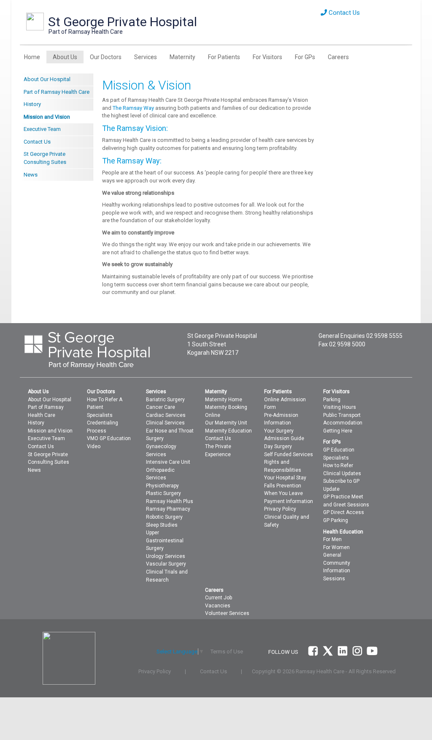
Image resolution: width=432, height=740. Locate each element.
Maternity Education (228, 431)
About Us (65, 57)
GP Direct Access (343, 512)
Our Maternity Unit (226, 423)
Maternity (182, 57)
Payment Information (288, 501)
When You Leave (283, 493)
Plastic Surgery (163, 493)
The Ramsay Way (133, 108)
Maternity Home (223, 400)
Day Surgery (278, 446)
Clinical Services (165, 423)
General (332, 555)
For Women (336, 547)
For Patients (224, 57)
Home (32, 57)
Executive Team (42, 129)
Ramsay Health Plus (169, 501)
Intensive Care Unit (168, 462)
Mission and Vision (47, 117)
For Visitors (267, 57)
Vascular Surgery (166, 564)
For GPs (305, 57)
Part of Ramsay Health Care (56, 92)
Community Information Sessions (336, 571)
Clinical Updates (342, 473)
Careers (338, 57)
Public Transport (342, 415)
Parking (331, 400)
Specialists (100, 415)
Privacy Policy (280, 509)
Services (145, 57)
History (32, 104)
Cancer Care (160, 407)
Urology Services (165, 556)
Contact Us (343, 12)
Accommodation (342, 423)
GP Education (338, 450)
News (31, 174)
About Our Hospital (47, 79)
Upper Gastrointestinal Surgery (165, 540)
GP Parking (335, 520)
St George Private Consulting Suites (45, 158)
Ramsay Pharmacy (168, 509)
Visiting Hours (339, 407)
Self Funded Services (288, 454)
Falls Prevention (282, 486)
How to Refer (338, 465)
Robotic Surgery (164, 517)
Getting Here (337, 431)
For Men (332, 539)
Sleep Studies (162, 525)
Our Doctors (106, 57)
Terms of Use (227, 651)
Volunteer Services (227, 613)
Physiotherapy (162, 486)
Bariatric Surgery (165, 400)
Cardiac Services (166, 415)
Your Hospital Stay (285, 478)
